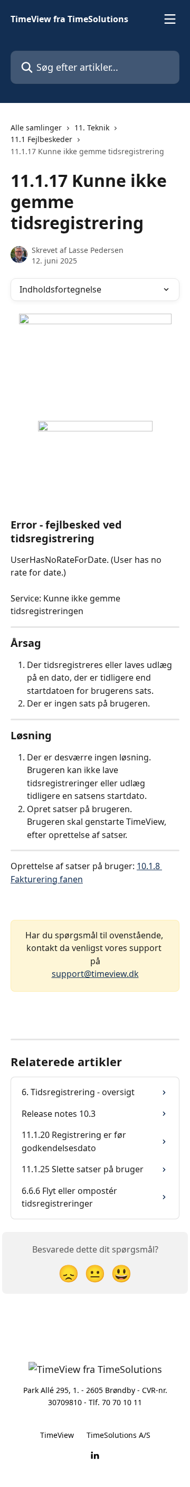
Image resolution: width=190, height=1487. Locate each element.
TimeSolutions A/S (118, 1435)
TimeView (57, 1435)
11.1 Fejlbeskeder (41, 139)
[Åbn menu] (169, 19)
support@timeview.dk (95, 974)
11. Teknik (91, 128)
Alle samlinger (36, 128)
